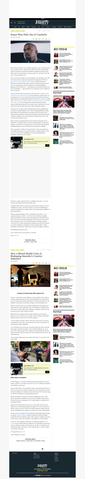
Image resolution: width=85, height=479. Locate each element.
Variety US (16, 235)
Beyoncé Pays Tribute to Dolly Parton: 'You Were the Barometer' (66, 88)
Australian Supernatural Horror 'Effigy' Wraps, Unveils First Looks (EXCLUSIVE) (67, 118)
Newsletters (21, 21)
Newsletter (15, 453)
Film (54, 108)
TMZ (25, 75)
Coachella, (27, 241)
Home (12, 30)
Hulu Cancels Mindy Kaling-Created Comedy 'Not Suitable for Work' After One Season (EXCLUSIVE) (66, 55)
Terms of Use (36, 454)
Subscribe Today (42, 471)
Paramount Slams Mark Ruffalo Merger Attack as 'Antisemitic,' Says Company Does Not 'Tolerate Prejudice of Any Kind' (66, 74)
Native (43, 440)
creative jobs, (29, 440)
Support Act (22, 431)
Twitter (56, 456)
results (37, 383)
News (23, 30)
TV (60, 122)
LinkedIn (56, 460)
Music (18, 30)
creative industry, (20, 440)
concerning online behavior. (20, 100)
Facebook (56, 459)
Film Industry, (37, 440)
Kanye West (33, 241)
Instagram (57, 454)
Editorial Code (37, 457)
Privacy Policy (37, 456)
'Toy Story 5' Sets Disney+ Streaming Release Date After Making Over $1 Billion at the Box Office (67, 142)
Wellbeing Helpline (21, 415)
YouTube (56, 457)
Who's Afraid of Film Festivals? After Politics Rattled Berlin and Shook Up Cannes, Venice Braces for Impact (62, 112)
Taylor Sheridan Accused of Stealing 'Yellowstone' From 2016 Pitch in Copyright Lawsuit (66, 61)
